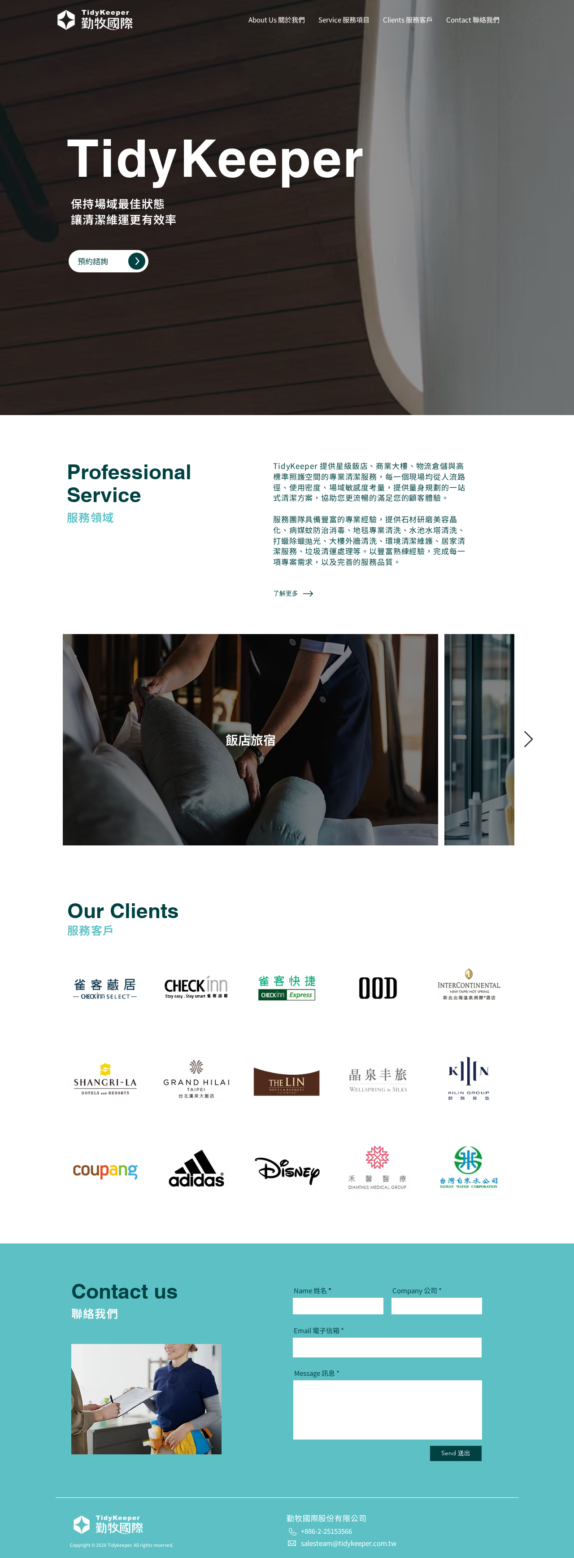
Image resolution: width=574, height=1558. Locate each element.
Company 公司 (414, 1290)
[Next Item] (528, 739)
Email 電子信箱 (316, 1330)
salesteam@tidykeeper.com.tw (348, 1543)
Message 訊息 (314, 1373)
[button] (108, 261)
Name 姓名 (310, 1290)
